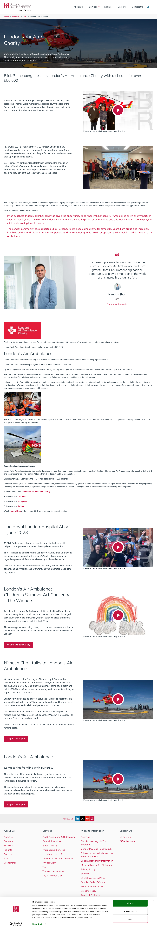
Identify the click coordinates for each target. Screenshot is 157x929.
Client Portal (10, 862)
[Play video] (118, 110)
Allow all (130, 903)
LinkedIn (22, 496)
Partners (8, 841)
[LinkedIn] (77, 818)
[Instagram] (92, 818)
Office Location (127, 841)
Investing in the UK (52, 854)
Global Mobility (49, 845)
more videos (15, 511)
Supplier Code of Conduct (94, 882)
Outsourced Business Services (57, 858)
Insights (107, 7)
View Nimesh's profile (117, 304)
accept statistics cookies (100, 131)
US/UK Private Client (52, 875)
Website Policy (88, 890)
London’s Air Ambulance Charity (36, 491)
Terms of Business (90, 895)
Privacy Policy (88, 869)
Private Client (49, 862)
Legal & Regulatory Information (97, 860)
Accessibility (87, 837)
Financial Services (51, 841)
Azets (7, 858)
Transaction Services (53, 871)
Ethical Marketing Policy (93, 878)
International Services (53, 849)
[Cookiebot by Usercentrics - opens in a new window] (16, 924)
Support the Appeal (16, 738)
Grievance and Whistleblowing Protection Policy (97, 855)
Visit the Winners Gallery (18, 644)
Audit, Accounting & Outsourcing (59, 837)
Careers (122, 7)
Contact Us (137, 7)
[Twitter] (82, 818)
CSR (24, 16)
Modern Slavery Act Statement (97, 865)
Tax (44, 867)
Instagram (22, 501)
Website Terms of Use (92, 886)
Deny (130, 919)
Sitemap (85, 873)
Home (6, 16)
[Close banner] (153, 900)
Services (93, 7)
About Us (78, 7)
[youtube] (87, 818)
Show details (37, 924)
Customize (128, 911)
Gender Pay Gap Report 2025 (96, 848)
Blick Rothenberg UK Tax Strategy (93, 843)
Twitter (21, 506)
